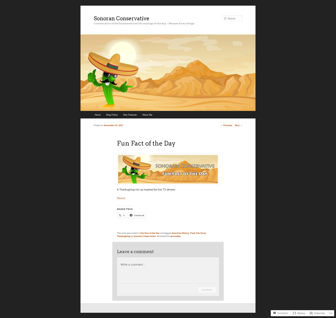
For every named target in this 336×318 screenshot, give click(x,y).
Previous (226, 125)
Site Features (130, 114)
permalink (176, 236)
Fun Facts (201, 233)
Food (192, 233)
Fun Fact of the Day (150, 233)
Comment (206, 289)
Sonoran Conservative (121, 18)
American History (180, 233)
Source (121, 198)
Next (238, 125)
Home (98, 114)
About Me (147, 114)
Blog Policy (112, 114)
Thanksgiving (123, 236)
